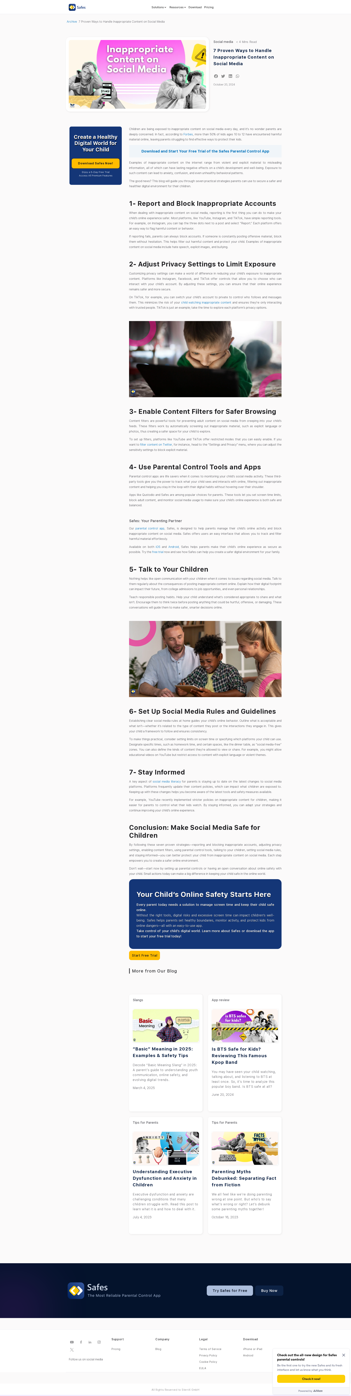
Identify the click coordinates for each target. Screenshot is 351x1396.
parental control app (149, 528)
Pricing (209, 7)
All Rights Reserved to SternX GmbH (175, 1389)
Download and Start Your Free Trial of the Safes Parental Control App (205, 151)
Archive (72, 21)
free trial (157, 552)
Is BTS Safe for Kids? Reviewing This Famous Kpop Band (239, 1055)
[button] (216, 76)
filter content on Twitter (156, 444)
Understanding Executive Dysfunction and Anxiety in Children (165, 1178)
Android (173, 547)
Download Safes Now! (95, 163)
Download (195, 7)
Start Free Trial (144, 955)
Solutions (158, 7)
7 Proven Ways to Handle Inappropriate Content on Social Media (243, 57)
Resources (176, 7)
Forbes (188, 134)
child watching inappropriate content (206, 302)
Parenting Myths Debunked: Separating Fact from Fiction (244, 1178)
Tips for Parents (145, 1122)
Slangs (138, 1000)
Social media (223, 42)
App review (220, 1000)
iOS (158, 547)
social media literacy (167, 781)
